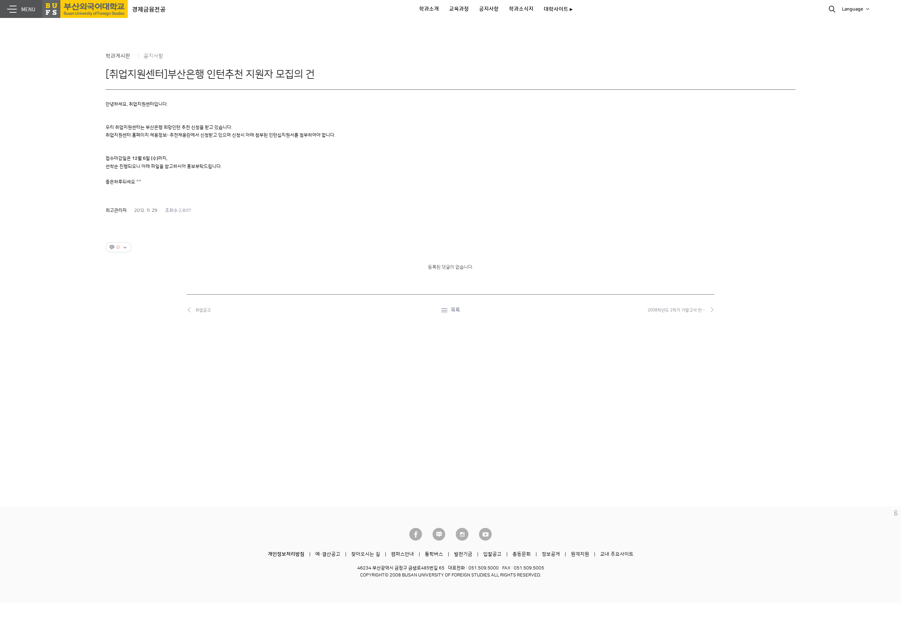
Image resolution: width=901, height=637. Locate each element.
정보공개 (551, 554)
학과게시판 (118, 56)
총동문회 (521, 554)
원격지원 (580, 554)
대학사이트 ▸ (558, 9)
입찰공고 (492, 554)
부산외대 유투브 (485, 534)
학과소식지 (521, 9)
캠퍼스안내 (402, 554)
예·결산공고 (327, 554)
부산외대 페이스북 (415, 534)
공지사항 (489, 9)
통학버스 (434, 554)
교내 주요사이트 (617, 554)
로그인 (895, 513)
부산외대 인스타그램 (462, 534)
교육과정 (459, 9)
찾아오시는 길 (365, 554)
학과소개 (429, 9)
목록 (455, 310)
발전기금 (463, 554)
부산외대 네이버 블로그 (439, 534)
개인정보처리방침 (286, 554)
